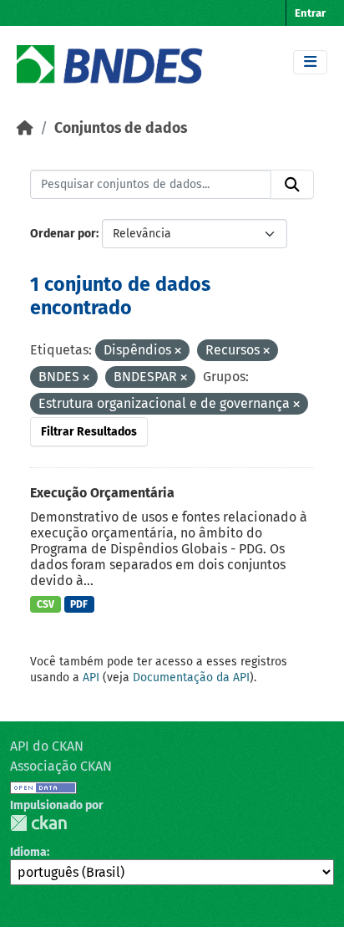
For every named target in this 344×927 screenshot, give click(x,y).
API (91, 677)
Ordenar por (63, 234)
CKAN (38, 823)
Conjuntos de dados (120, 128)
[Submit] (292, 185)
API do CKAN (46, 746)
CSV (45, 604)
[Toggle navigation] (310, 62)
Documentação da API (191, 677)
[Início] (25, 128)
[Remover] (178, 351)
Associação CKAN (61, 766)
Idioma (28, 852)
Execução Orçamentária (102, 493)
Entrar (310, 13)
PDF (79, 604)
